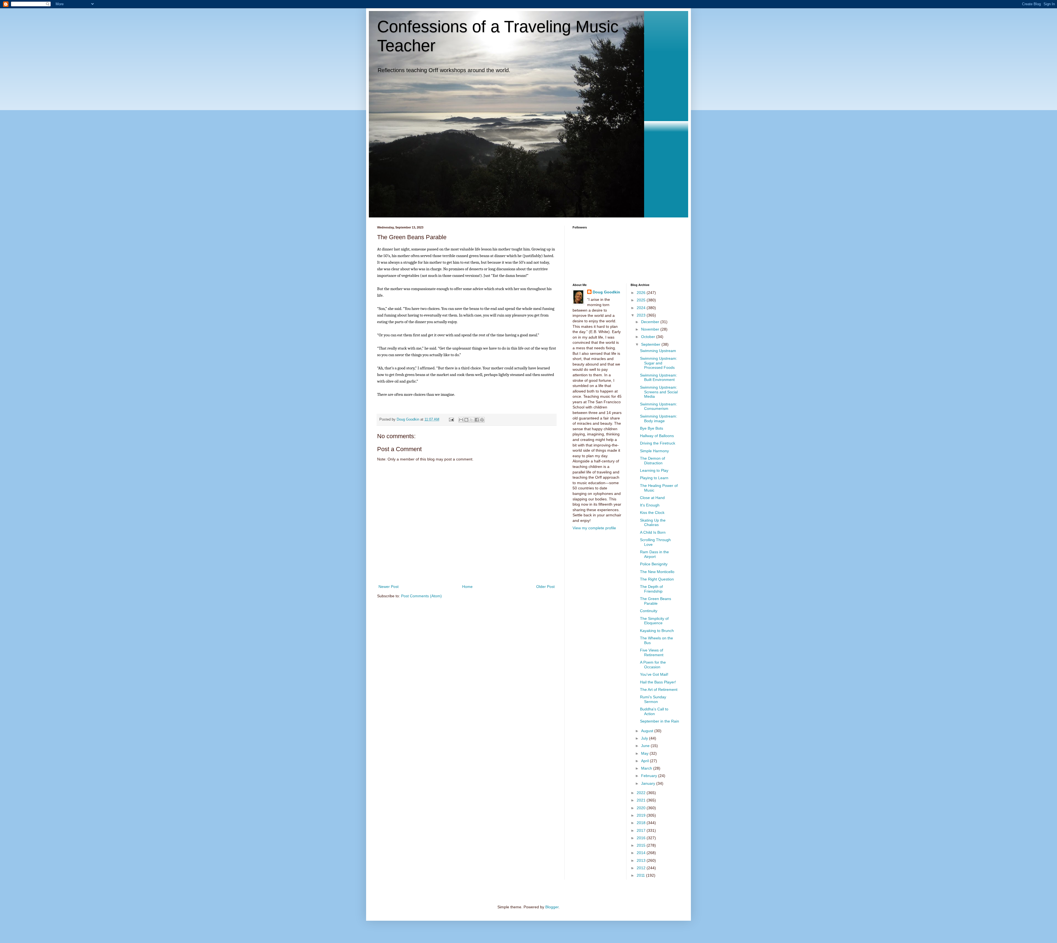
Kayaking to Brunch (657, 630)
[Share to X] (471, 420)
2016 (642, 838)
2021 (642, 800)
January (648, 783)
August (647, 731)
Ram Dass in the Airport (654, 554)
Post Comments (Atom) (421, 596)
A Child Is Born (653, 532)
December (650, 322)
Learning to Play (654, 470)
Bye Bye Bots (651, 428)
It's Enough (650, 505)
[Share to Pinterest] (482, 420)
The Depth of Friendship (651, 588)
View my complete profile (594, 528)
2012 (642, 868)
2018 (642, 823)
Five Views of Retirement (651, 652)
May (645, 753)
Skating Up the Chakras (653, 522)
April (645, 761)
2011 (641, 875)
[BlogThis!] (466, 420)
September (651, 344)
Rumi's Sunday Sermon (653, 699)
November (650, 329)
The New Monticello (657, 571)
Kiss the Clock (652, 512)
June (646, 745)
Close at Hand (652, 497)
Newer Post (388, 586)
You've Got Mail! (654, 674)
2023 (642, 315)
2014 (642, 853)
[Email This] (461, 420)
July (645, 738)
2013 (642, 860)
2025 (642, 300)
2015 (642, 845)
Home (467, 586)
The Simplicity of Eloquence (654, 620)
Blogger (552, 907)
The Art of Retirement (658, 689)
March (647, 768)
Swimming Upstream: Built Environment (658, 377)
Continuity (648, 611)
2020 (642, 808)
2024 (642, 308)
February (649, 775)
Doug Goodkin (606, 292)
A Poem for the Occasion (653, 664)
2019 (642, 815)
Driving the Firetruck (657, 443)
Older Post (545, 586)
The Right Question (657, 579)
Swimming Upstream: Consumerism (658, 406)
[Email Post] (451, 419)
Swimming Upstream (658, 350)
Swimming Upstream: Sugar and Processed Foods (658, 363)
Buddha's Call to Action (654, 711)
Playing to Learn (654, 478)
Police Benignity (654, 564)
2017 (642, 830)
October (648, 336)
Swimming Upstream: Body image (658, 418)
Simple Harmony (654, 451)
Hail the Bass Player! (658, 682)
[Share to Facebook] (477, 420)
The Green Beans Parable (655, 601)
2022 (642, 793)
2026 (642, 292)
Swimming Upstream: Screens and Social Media (659, 392)
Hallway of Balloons (657, 436)
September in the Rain (659, 721)
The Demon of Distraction (652, 460)
